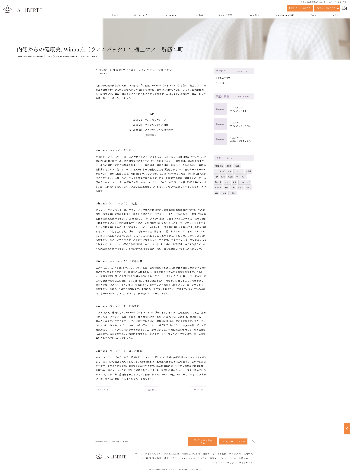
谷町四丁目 (219, 166)
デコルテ (218, 187)
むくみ (248, 187)
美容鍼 (230, 176)
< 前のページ (103, 389)
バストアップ (245, 182)
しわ (233, 187)
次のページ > (199, 389)
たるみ (240, 187)
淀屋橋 (248, 171)
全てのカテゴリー (224, 77)
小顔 (226, 187)
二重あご (233, 193)
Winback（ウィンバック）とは (149, 120)
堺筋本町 (218, 182)
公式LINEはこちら (326, 8)
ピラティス (238, 171)
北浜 (216, 176)
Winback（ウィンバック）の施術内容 (153, 129)
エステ (227, 182)
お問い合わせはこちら (300, 8)
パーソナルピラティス (223, 171)
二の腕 (223, 193)
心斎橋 (237, 166)
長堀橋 (228, 166)
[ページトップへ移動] (252, 441)
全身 (234, 182)
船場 (223, 176)
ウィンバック (222, 83)
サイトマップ (246, 462)
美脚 (216, 193)
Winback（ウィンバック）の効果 (150, 124)
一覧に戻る (151, 389)
